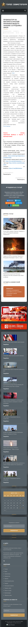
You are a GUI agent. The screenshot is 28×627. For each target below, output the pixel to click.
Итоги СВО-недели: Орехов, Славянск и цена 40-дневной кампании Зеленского (13, 232)
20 (14, 505)
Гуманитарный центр (9, 581)
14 (17, 503)
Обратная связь (8, 595)
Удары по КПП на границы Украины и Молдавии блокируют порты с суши (13, 256)
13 (14, 503)
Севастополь (7, 573)
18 (8, 505)
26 (11, 508)
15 (20, 503)
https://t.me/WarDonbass (15, 168)
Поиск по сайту (8, 590)
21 (17, 505)
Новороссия (7, 576)
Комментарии (8, 593)
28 (17, 508)
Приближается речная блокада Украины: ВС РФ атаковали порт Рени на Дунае (13, 275)
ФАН (13, 73)
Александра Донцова (9, 32)
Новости (17, 31)
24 (5, 508)
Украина (6, 578)
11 (8, 503)
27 (14, 508)
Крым (6, 571)
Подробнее (6, 344)
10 (5, 503)
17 (5, 505)
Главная (6, 583)
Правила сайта (8, 588)
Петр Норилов (6, 126)
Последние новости (9, 585)
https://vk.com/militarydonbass (13, 161)
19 (11, 505)
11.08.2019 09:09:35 (7, 31)
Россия (6, 569)
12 (11, 503)
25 (8, 508)
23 (23, 505)
